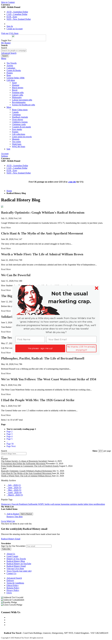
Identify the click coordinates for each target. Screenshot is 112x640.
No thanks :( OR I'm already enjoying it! (81, 348)
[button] (69, 297)
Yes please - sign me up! (40, 348)
